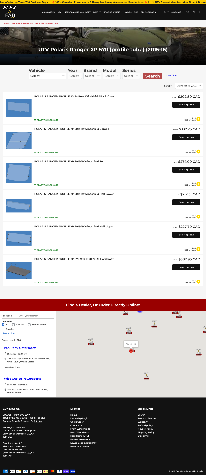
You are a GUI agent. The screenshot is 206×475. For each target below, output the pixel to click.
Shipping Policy (146, 432)
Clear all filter (8, 333)
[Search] (188, 12)
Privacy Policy (145, 428)
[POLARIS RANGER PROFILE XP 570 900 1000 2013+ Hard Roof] (19, 271)
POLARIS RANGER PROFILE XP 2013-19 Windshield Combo (71, 128)
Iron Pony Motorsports (20, 348)
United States (39, 324)
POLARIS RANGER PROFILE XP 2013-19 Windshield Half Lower (74, 194)
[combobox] (36, 315)
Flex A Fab (180, 471)
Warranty (143, 421)
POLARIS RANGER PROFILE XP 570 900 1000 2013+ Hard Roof (74, 259)
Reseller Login (148, 12)
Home (6, 23)
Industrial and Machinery (77, 12)
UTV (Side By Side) (111, 12)
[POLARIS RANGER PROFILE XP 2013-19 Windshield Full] (19, 173)
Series (129, 70)
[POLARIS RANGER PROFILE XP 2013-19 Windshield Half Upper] (19, 238)
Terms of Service (147, 418)
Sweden (10, 329)
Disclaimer (143, 435)
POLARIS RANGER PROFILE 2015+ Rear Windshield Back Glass (74, 96)
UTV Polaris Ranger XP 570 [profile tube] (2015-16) (34, 23)
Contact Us (76, 425)
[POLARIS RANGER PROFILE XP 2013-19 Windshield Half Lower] (19, 206)
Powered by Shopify (194, 471)
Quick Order (48, 12)
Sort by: (168, 86)
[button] (179, 314)
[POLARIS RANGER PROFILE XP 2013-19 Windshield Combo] (19, 140)
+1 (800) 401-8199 (36, 418)
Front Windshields (80, 428)
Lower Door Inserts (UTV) (83, 443)
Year (72, 70)
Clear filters (171, 75)
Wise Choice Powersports (22, 378)
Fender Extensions (80, 439)
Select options (186, 104)
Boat (95, 12)
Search (152, 76)
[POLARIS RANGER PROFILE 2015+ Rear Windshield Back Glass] (19, 108)
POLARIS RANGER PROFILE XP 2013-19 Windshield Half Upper (74, 226)
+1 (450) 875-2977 (20, 414)
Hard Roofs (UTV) (79, 435)
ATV (59, 12)
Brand (90, 70)
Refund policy (145, 425)
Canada (20, 324)
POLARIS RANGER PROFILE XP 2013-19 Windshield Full (69, 161)
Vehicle (37, 70)
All (7, 324)
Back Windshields (80, 432)
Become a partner (80, 446)
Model (109, 70)
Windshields (131, 12)
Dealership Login (79, 418)
